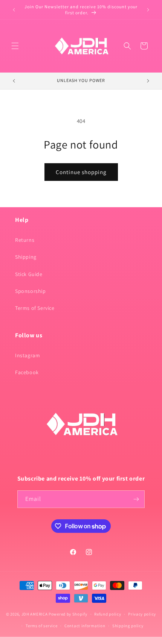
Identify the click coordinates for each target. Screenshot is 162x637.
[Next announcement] (148, 10)
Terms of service (41, 625)
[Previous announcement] (14, 10)
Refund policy (107, 614)
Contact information (84, 625)
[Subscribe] (136, 499)
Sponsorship (30, 291)
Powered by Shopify (68, 614)
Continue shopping (81, 172)
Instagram (27, 355)
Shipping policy (128, 625)
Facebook (27, 372)
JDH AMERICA (34, 614)
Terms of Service (35, 308)
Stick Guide (29, 274)
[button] (15, 46)
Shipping (26, 256)
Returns (24, 240)
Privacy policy (142, 614)
